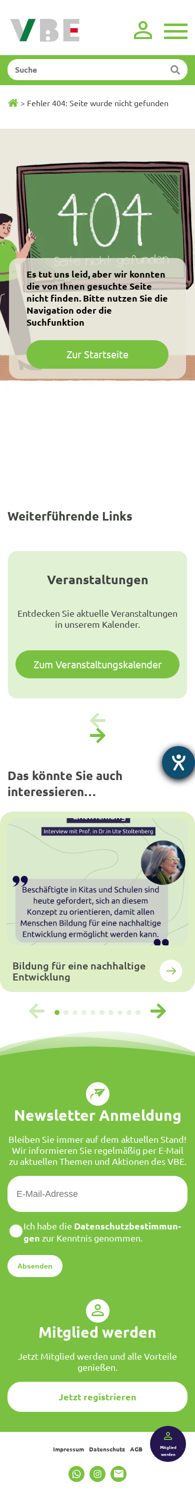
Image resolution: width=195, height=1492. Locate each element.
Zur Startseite (97, 354)
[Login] (143, 30)
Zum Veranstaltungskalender (98, 664)
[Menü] (176, 30)
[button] (97, 735)
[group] (97, 902)
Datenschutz (107, 1449)
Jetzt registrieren (97, 1396)
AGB (136, 1449)
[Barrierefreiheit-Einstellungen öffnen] (178, 762)
